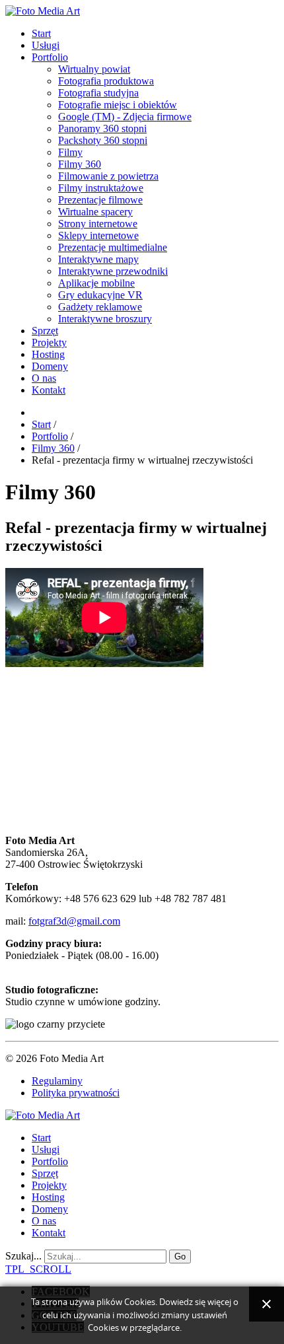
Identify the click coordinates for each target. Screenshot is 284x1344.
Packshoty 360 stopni (102, 140)
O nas (44, 378)
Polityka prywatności (76, 1092)
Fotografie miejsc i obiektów (117, 104)
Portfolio (50, 57)
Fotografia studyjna (98, 92)
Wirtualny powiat (94, 69)
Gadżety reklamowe (100, 306)
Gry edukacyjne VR (100, 295)
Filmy (70, 152)
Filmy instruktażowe (100, 188)
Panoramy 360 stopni (102, 128)
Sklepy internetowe (98, 235)
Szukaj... (23, 1255)
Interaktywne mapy (98, 259)
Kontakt (48, 390)
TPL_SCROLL (38, 1269)
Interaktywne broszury (105, 318)
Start (41, 33)
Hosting (48, 354)
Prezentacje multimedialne (112, 247)
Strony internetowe (97, 223)
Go (180, 1256)
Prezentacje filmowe (100, 199)
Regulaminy (57, 1080)
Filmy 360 (79, 164)
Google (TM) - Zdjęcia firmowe (125, 116)
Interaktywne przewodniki (113, 271)
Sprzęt (45, 330)
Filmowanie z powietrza (108, 176)
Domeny (50, 366)
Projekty (49, 342)
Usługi (45, 45)
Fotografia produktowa (106, 81)
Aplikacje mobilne (96, 283)
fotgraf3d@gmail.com (74, 921)
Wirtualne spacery (95, 211)
